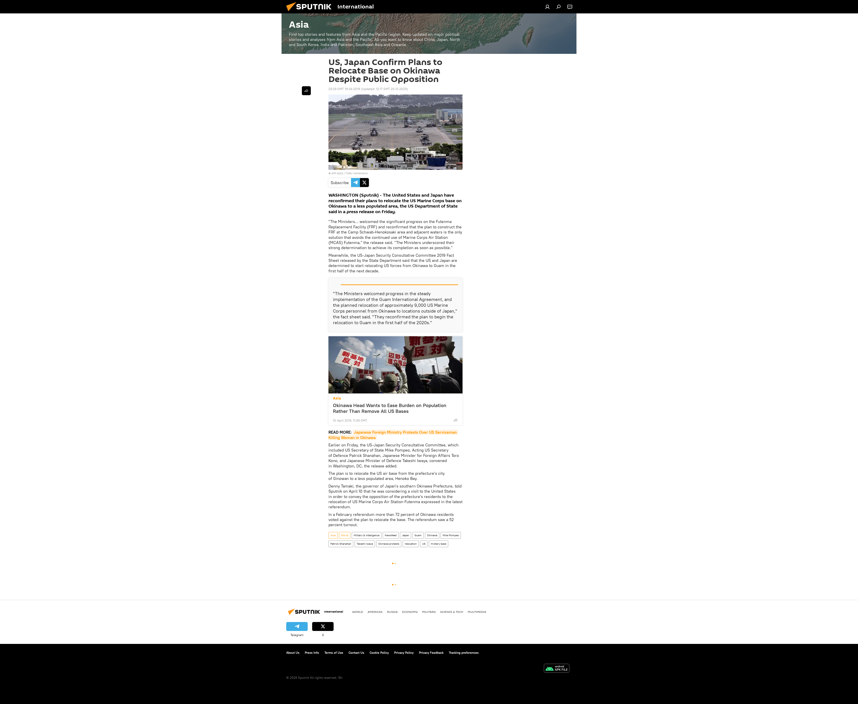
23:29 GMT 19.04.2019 (344, 89)
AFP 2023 (337, 173)
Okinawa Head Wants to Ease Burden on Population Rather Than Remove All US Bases (389, 408)
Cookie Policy (379, 653)
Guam (418, 535)
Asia (337, 398)
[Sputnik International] (310, 12)
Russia (392, 612)
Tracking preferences (464, 653)
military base (438, 543)
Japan (405, 535)
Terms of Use (333, 653)
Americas (375, 612)
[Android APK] (556, 669)
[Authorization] (547, 6)
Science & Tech (451, 612)
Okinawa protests (388, 543)
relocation (411, 543)
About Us (292, 653)
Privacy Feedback (431, 653)
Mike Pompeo (451, 535)
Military (429, 612)
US (423, 543)
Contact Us (356, 653)
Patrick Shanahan (340, 543)
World (344, 535)
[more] (455, 420)
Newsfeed (391, 535)
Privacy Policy (404, 653)
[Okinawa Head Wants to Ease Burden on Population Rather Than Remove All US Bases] (395, 364)
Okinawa (432, 535)
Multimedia (477, 612)
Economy (410, 612)
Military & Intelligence (366, 535)
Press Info (312, 653)
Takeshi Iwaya (365, 543)
